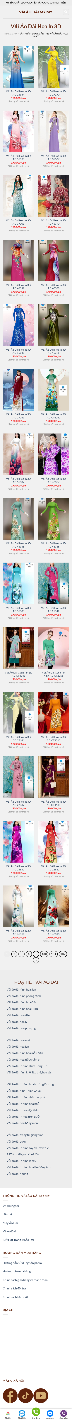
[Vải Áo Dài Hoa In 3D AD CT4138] (53, 777)
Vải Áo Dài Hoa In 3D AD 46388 (53, 287)
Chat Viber (63, 1418)
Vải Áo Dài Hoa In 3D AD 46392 (18, 287)
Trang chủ (10, 33)
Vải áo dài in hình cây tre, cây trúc (28, 1148)
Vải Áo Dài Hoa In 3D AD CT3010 (53, 739)
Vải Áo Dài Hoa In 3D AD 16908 (18, 610)
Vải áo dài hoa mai (18, 1040)
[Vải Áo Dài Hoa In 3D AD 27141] (18, 712)
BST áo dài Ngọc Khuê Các (23, 1154)
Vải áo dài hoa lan (18, 1046)
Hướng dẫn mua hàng (17, 1271)
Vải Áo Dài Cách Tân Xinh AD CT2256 (53, 674)
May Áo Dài (10, 1223)
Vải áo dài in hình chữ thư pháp (26, 1097)
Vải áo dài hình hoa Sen (21, 989)
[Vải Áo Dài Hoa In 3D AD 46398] (53, 325)
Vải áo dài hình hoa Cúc (21, 1002)
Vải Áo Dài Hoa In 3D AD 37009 (18, 222)
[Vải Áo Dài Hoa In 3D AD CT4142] (53, 390)
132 (62, 954)
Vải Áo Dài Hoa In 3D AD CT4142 (53, 416)
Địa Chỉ (8, 1418)
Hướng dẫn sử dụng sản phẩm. (22, 1263)
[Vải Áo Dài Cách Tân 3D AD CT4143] (18, 648)
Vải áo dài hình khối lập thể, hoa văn (29, 1072)
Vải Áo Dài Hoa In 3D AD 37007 (53, 157)
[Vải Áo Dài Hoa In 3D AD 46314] (18, 906)
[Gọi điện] (36, 1412)
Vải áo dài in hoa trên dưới (23, 1116)
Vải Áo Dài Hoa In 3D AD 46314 (18, 932)
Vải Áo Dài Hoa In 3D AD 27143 (18, 416)
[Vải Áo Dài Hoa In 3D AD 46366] (53, 519)
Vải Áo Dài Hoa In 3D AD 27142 (53, 610)
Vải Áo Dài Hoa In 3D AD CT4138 (53, 803)
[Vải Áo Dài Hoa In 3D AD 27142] (53, 583)
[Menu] (5, 11)
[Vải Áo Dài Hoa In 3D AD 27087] (18, 777)
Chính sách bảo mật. (16, 1297)
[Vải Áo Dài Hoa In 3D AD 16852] (53, 842)
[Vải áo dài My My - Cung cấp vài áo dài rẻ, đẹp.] (36, 12)
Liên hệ (7, 1214)
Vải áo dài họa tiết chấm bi (23, 1059)
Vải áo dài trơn (16, 1141)
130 (44, 954)
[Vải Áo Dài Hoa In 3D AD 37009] (18, 196)
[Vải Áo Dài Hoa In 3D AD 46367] (53, 454)
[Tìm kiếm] (66, 12)
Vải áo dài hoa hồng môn (22, 1123)
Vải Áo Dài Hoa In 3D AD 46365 (18, 545)
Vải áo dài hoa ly (17, 1021)
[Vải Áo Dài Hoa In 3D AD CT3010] (53, 712)
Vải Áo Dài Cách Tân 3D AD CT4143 (18, 674)
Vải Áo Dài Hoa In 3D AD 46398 (53, 351)
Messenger (50, 1418)
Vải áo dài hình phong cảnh (24, 996)
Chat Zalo (22, 1418)
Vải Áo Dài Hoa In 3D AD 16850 (18, 868)
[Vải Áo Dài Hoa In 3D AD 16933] (18, 131)
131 (53, 954)
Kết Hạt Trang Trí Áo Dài (18, 1239)
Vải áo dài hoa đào (18, 1015)
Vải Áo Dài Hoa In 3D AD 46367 (53, 480)
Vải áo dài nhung (17, 1173)
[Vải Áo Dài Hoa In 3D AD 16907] (18, 454)
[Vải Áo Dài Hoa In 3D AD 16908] (18, 583)
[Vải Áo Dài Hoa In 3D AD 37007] (53, 131)
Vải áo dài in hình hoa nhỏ (23, 1103)
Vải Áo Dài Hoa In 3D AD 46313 (53, 932)
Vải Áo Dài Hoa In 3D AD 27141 (18, 739)
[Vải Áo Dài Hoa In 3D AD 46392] (18, 260)
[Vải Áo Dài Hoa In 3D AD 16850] (18, 842)
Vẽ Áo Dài (9, 1231)
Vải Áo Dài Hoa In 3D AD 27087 (18, 803)
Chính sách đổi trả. (14, 1288)
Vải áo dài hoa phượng (21, 1028)
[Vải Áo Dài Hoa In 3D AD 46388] (53, 260)
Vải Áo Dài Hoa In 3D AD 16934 (18, 93)
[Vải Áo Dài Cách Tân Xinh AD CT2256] (53, 648)
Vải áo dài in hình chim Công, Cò (27, 1066)
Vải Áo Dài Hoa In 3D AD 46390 (53, 222)
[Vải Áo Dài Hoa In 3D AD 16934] (18, 67)
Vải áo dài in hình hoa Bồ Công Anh (29, 1167)
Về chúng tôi (11, 1205)
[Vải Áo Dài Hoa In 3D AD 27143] (18, 390)
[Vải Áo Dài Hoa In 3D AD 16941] (18, 325)
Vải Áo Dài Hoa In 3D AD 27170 (53, 93)
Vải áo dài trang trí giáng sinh (25, 1135)
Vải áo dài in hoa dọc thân (23, 1110)
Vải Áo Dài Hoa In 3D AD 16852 (53, 868)
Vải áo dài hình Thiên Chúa (24, 1090)
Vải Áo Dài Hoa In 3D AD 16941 (18, 351)
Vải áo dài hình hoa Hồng (22, 1008)
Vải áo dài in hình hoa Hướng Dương (30, 1084)
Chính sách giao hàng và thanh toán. (25, 1280)
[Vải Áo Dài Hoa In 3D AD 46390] (53, 196)
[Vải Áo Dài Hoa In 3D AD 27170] (53, 67)
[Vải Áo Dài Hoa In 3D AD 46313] (53, 906)
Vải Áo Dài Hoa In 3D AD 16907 (18, 480)
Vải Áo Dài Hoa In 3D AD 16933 (18, 157)
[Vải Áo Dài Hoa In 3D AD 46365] (18, 519)
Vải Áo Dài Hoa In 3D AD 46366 (53, 545)
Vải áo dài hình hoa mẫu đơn (25, 1053)
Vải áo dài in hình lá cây (21, 1160)
